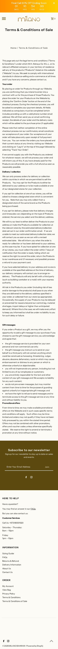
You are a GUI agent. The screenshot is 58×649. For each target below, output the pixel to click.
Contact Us (7, 572)
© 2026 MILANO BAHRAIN (14, 646)
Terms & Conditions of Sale (14, 601)
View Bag (6, 590)
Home (14, 48)
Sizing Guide (8, 553)
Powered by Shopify (34, 646)
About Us (6, 568)
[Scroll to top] (51, 640)
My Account (8, 586)
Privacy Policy (8, 594)
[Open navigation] (9, 18)
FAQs (33, 509)
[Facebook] (26, 477)
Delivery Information (11, 565)
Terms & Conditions (11, 597)
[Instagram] (31, 477)
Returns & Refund (10, 561)
